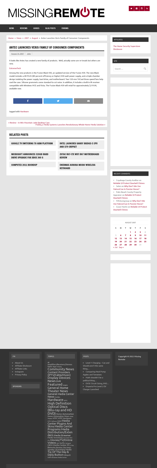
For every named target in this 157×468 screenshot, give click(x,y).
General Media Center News (61, 395)
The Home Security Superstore (126, 46)
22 (130, 241)
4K (48, 362)
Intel (59, 421)
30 (135, 244)
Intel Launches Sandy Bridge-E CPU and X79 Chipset (79, 145)
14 (125, 238)
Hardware (24, 111)
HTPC (55, 418)
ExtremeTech (15, 68)
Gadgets (65, 385)
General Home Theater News (58, 389)
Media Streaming (55, 437)
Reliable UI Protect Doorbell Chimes (129, 183)
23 (135, 241)
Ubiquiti (67, 455)
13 (121, 238)
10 (140, 235)
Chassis (59, 367)
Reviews (23, 28)
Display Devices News (59, 379)
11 (145, 235)
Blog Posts (50, 28)
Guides (36, 28)
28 (125, 244)
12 (116, 238)
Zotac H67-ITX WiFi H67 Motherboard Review (79, 155)
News (11, 28)
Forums (65, 28)
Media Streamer (62, 435)
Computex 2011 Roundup (24, 164)
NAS (57, 443)
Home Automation (65, 414)
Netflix (62, 443)
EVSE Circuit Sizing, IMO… (97, 383)
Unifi (49, 457)
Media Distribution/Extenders (60, 432)
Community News (61, 369)
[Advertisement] (130, 126)
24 (140, 241)
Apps (55, 366)
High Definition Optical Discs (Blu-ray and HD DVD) (60, 408)
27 (121, 244)
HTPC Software (52, 421)
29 (130, 244)
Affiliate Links (21, 368)
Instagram (19, 371)
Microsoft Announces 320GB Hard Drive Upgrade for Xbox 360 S (29, 155)
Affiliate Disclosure (23, 365)
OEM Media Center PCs (59, 445)
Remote (52, 447)
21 (125, 241)
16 (135, 238)
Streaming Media (63, 449)
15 (130, 238)
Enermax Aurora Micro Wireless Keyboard (77, 166)
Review (59, 447)
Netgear (68, 443)
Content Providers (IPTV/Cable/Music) (59, 373)
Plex (72, 445)
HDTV (65, 400)
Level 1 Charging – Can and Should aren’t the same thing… (96, 365)
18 (145, 238)
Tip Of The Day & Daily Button (58, 453)
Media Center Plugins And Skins (60, 423)
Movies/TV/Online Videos (60, 441)
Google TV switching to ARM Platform (32, 143)
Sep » (121, 247)
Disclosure (117, 49)
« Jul (115, 247)
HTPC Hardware (64, 418)
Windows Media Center (59, 457)
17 (140, 238)
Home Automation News (58, 416)
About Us (19, 362)
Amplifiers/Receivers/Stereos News (60, 365)
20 (121, 241)
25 (145, 241)
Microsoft (66, 438)
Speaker (51, 449)
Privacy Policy (21, 374)
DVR (58, 381)
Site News (67, 447)
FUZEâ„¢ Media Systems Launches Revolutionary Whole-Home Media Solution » (70, 124)
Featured (55, 384)
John (29, 54)
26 (116, 244)
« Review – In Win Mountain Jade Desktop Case (29, 122)
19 (116, 241)
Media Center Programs (60, 427)
